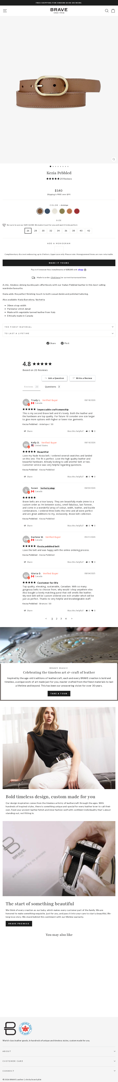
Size (59, 220)
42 (88, 230)
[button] (88, 431)
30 (43, 230)
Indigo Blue (47, 211)
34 (58, 230)
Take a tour (58, 694)
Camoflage (62, 211)
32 (50, 230)
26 (28, 230)
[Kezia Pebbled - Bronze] (18, 1006)
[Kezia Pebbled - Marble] (11, 1006)
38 (73, 230)
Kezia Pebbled (30, 424)
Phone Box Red (77, 211)
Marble (55, 211)
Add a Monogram (59, 243)
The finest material (18, 327)
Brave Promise (18, 924)
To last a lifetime (17, 333)
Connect (8, 1071)
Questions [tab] (50, 386)
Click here (56, 277)
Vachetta (40, 299)
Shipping (51, 194)
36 (66, 230)
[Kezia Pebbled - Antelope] (4, 1006)
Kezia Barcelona (26, 299)
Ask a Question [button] (56, 378)
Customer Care (13, 1061)
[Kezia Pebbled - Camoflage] (15, 1006)
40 (81, 230)
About (7, 1051)
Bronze (69, 211)
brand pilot (36, 1079)
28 (35, 230)
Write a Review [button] (84, 378)
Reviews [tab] (28, 386)
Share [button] (29, 431)
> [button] (72, 618)
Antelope (40, 211)
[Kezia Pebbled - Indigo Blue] (8, 1006)
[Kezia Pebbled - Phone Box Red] (22, 1006)
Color (59, 205)
